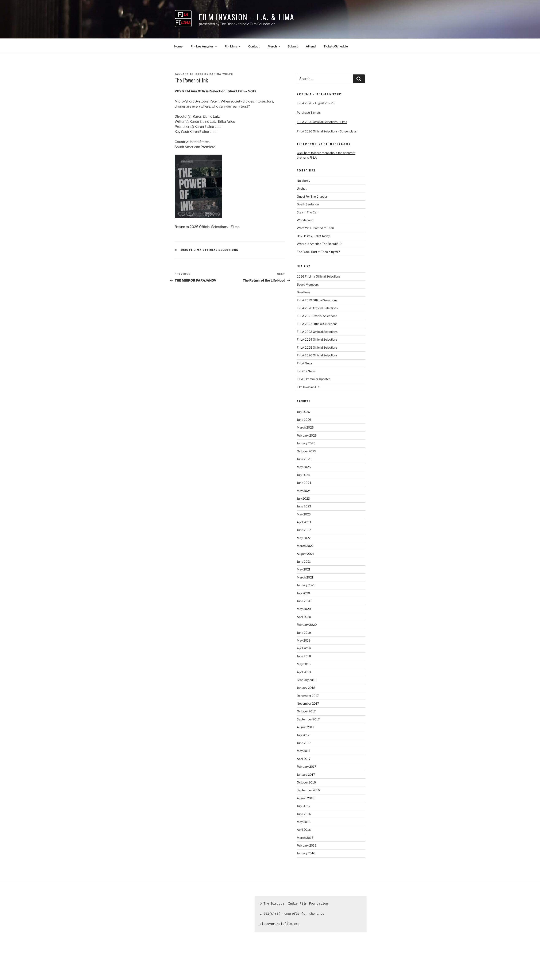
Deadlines (303, 292)
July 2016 (303, 806)
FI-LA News (305, 363)
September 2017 (308, 719)
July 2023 (303, 498)
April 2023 (304, 522)
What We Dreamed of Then (315, 228)
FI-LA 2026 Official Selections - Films (322, 122)
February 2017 (306, 766)
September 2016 (308, 790)
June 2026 (304, 419)
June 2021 (304, 561)
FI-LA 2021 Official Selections (317, 316)
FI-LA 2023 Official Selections (317, 331)
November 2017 (308, 703)
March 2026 (305, 427)
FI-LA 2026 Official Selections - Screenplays (326, 131)
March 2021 (305, 577)
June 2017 (304, 743)
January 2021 (306, 585)
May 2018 (303, 664)
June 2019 (304, 632)
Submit (293, 46)
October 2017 (306, 711)
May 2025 (304, 467)
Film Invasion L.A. (308, 387)
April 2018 (304, 672)
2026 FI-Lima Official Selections (210, 249)
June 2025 (304, 459)
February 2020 (307, 624)
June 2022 (304, 530)
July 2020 (303, 593)
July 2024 (303, 475)
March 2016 (305, 837)
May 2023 (304, 514)
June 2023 (304, 506)
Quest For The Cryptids (312, 196)
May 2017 (303, 750)
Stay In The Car (307, 212)
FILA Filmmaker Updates (313, 379)
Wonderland (305, 220)
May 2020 (304, 609)
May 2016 (303, 822)
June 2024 (304, 482)
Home (178, 46)
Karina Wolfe (221, 74)
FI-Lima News (306, 371)
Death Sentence (308, 204)
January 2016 (306, 853)
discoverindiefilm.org (280, 924)
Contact (254, 46)
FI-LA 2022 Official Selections (317, 324)
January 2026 (306, 443)
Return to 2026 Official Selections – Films (207, 227)
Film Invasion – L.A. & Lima (246, 16)
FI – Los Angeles (201, 46)
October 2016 (306, 782)
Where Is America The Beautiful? (319, 243)
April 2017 (303, 758)
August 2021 (305, 554)
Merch (272, 46)
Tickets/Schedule (336, 46)
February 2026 (307, 435)
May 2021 (303, 569)
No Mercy (303, 180)
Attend (311, 46)
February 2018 (306, 680)
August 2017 (305, 727)
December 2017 (308, 695)
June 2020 (304, 601)
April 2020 (304, 617)
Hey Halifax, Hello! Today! (313, 236)
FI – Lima (230, 46)
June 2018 (304, 656)
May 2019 (303, 640)
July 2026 (303, 412)
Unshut (301, 188)
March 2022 (305, 545)
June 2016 (304, 814)
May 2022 (303, 538)
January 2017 (306, 774)
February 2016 (306, 845)
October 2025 (306, 451)
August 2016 (305, 798)
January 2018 (306, 687)
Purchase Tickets (309, 112)
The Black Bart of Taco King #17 (318, 251)
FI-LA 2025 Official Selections (317, 347)
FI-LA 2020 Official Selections (317, 308)
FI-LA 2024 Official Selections (317, 339)
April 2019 (304, 648)
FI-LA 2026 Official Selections (317, 355)
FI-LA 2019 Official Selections (317, 300)
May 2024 (304, 490)
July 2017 (303, 735)
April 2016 (304, 829)
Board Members (308, 284)
